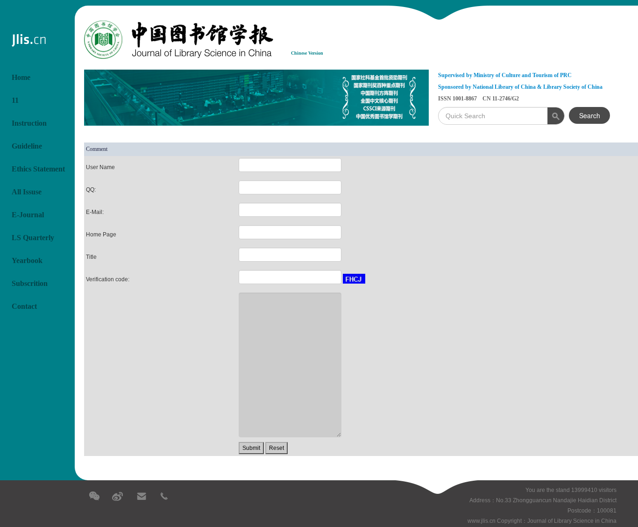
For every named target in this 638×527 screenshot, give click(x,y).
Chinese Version (307, 53)
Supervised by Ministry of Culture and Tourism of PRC (505, 75)
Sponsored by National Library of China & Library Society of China (520, 87)
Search (589, 115)
